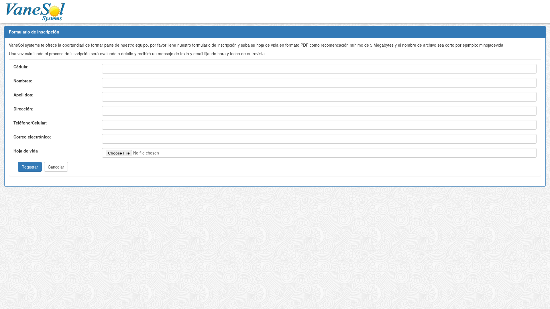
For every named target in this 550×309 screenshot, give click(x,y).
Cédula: (21, 67)
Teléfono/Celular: (30, 123)
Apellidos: (23, 95)
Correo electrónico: (32, 137)
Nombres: (22, 81)
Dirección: (23, 109)
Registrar (29, 167)
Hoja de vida (25, 151)
